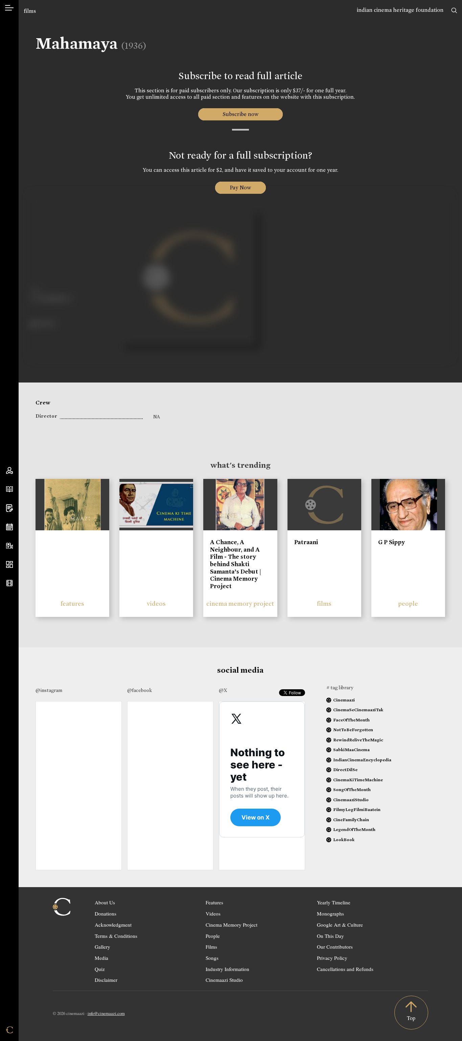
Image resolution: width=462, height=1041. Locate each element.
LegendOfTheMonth (354, 829)
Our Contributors (335, 946)
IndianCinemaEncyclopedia (362, 759)
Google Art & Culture (340, 924)
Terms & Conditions (116, 935)
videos (156, 603)
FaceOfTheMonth (351, 719)
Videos (213, 913)
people (408, 603)
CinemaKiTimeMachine (358, 779)
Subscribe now (240, 114)
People (213, 935)
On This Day (330, 935)
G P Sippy (391, 542)
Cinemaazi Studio (224, 979)
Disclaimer (106, 979)
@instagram (49, 690)
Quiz (100, 969)
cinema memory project (240, 603)
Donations (105, 913)
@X (223, 690)
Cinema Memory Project (231, 924)
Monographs (330, 913)
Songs (212, 957)
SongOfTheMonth (352, 789)
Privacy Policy (332, 957)
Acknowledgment (113, 924)
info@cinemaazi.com (106, 1013)
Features (214, 902)
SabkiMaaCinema (351, 749)
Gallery (102, 946)
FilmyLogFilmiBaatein (356, 809)
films (30, 11)
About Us (105, 902)
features (72, 603)
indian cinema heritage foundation (400, 10)
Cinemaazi (344, 699)
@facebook (139, 690)
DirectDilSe (345, 769)
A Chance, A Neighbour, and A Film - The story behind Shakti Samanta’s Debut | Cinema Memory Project (235, 564)
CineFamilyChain (351, 819)
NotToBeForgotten (353, 729)
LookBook (343, 839)
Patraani (306, 542)
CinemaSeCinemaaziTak (358, 709)
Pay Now (240, 187)
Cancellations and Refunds (345, 969)
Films (211, 946)
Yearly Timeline (333, 902)
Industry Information (227, 969)
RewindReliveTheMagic (358, 739)
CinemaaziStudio (351, 799)
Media (101, 957)
